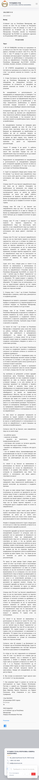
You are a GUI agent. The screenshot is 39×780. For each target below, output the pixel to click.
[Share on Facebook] (5, 726)
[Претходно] (25, 774)
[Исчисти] (33, 774)
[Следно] (29, 774)
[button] (37, 4)
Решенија (6, 720)
